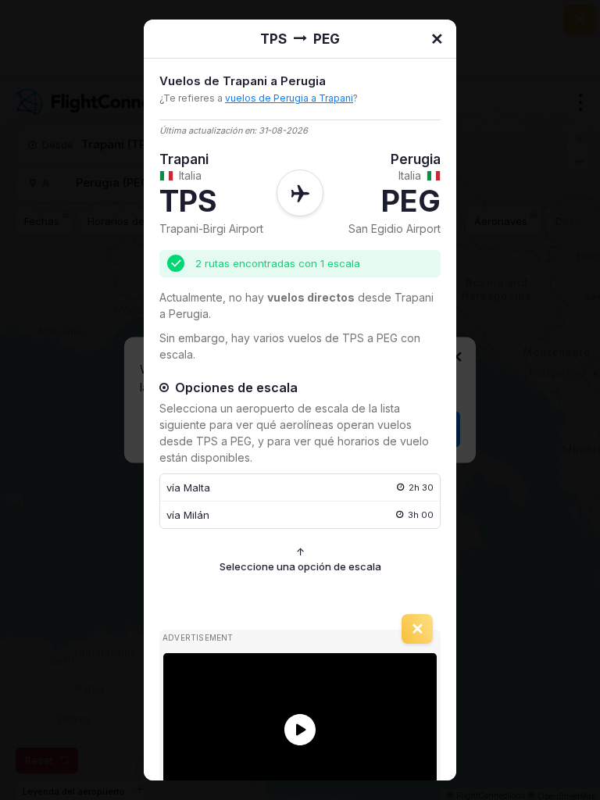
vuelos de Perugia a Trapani (289, 98)
